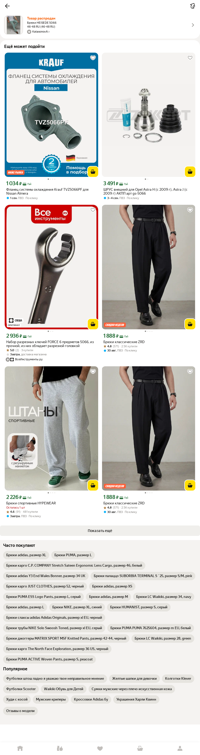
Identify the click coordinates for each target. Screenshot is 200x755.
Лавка (60, 748)
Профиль (180, 748)
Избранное (100, 748)
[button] (7, 6)
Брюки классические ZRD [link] (124, 342)
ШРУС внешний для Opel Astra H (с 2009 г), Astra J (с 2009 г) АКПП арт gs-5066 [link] (145, 191)
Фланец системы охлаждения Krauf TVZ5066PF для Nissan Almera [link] (47, 191)
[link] (26, 555)
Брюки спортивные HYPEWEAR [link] (31, 503)
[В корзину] (93, 171)
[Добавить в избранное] (93, 58)
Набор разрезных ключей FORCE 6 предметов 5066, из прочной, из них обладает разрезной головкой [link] (50, 344)
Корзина (140, 748)
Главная (20, 748)
